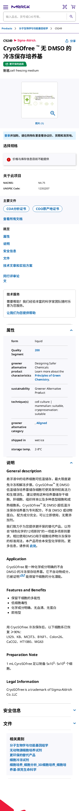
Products (7, 28)
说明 (6, 244)
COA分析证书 (16, 209)
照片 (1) (39, 123)
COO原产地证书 (47, 209)
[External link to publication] (21, 576)
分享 (73, 41)
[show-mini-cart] (73, 6)
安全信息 (9, 251)
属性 (6, 236)
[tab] (10, 28)
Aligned (41, 423)
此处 (33, 546)
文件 (6, 258)
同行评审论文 (11, 278)
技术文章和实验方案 (17, 265)
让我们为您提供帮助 (21, 313)
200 (37, 350)
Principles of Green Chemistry (48, 377)
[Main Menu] (5, 7)
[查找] (71, 16)
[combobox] (39, 16)
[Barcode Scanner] (64, 6)
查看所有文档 (12, 219)
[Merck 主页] (20, 6)
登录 (7, 135)
